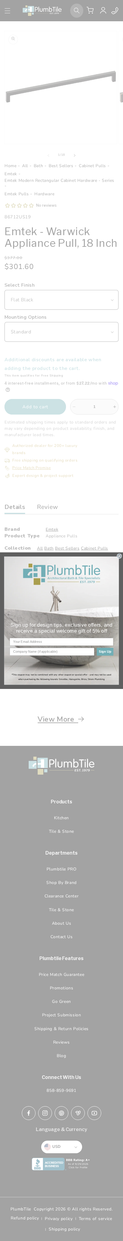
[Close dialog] (119, 556)
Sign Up (105, 651)
